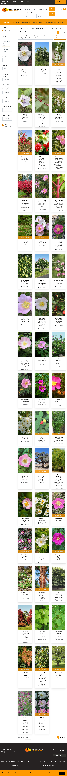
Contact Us (62, 761)
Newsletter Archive (48, 765)
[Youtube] (63, 750)
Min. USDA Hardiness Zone (5, 87)
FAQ (44, 761)
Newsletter (15, 765)
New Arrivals (52, 761)
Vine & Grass (26, 22)
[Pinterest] (62, 750)
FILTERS (4, 27)
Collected (5, 98)
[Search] (52, 9)
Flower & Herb (37, 22)
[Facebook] (60, 750)
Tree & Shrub (15, 22)
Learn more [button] (52, 773)
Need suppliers (8, 125)
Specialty (61, 22)
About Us (4, 761)
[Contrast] (63, 755)
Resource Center (23, 761)
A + (57, 755)
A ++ (60, 755)
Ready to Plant (6, 115)
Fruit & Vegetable (50, 22)
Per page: (21, 737)
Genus (4, 56)
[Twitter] (65, 750)
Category (5, 36)
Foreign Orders (36, 761)
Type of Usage (6, 106)
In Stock (7, 30)
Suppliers (12, 761)
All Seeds (6, 22)
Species (4, 65)
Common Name (5, 75)
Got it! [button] (62, 773)
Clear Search (29, 12)
